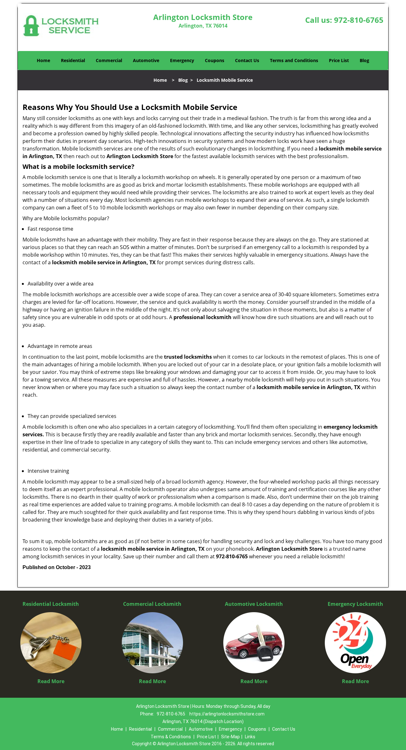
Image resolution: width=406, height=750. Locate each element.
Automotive (146, 60)
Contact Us (247, 60)
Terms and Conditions (294, 60)
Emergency (182, 60)
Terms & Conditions (171, 736)
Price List (339, 60)
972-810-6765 (358, 20)
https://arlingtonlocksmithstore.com (227, 713)
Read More (50, 681)
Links (250, 736)
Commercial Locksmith (152, 603)
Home (43, 60)
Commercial (109, 60)
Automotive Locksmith (254, 603)
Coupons (214, 60)
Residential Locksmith (51, 603)
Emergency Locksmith (355, 603)
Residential (73, 60)
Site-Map (230, 736)
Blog (364, 60)
